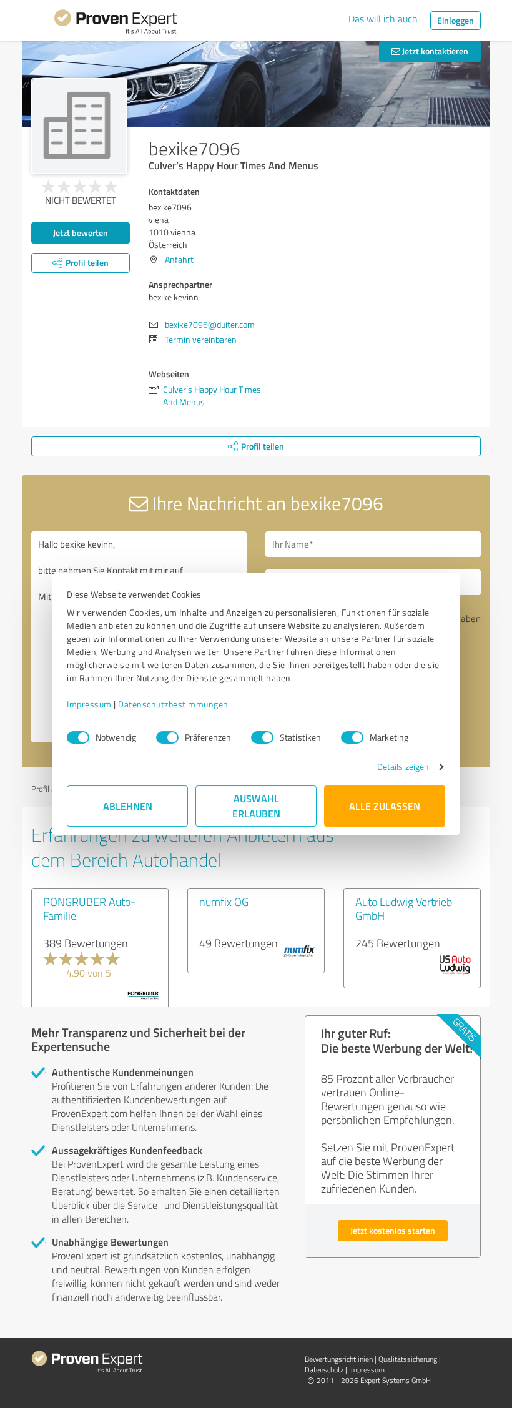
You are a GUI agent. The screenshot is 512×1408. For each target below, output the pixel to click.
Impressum (89, 704)
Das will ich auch (383, 19)
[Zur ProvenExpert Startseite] (115, 23)
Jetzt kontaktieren (434, 51)
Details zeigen (403, 766)
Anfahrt (179, 259)
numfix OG (224, 901)
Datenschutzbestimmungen (173, 704)
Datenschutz (324, 1369)
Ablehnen (127, 806)
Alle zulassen (384, 806)
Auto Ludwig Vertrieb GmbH (403, 908)
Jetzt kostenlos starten (392, 1230)
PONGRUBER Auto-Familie (89, 908)
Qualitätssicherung (407, 1359)
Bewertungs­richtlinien (339, 1359)
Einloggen (455, 20)
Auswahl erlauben (256, 805)
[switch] (167, 737)
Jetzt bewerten (80, 233)
